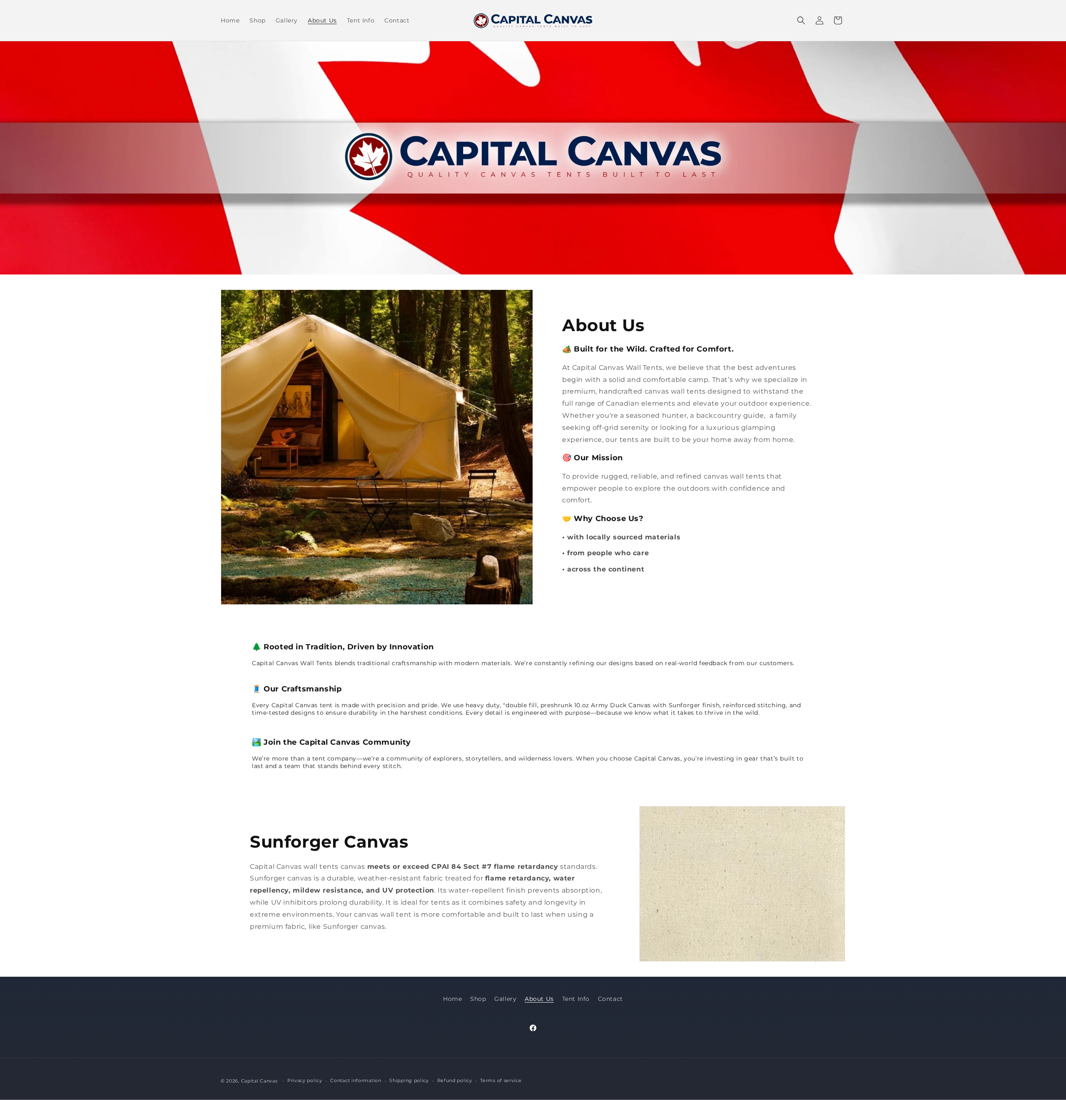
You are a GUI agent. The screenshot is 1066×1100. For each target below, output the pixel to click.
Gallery (505, 999)
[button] (801, 20)
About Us (539, 999)
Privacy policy (304, 1080)
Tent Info (576, 999)
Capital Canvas (259, 1081)
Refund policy (454, 1080)
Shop (478, 999)
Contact (610, 999)
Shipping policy (409, 1080)
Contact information (355, 1080)
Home (452, 999)
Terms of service (500, 1080)
